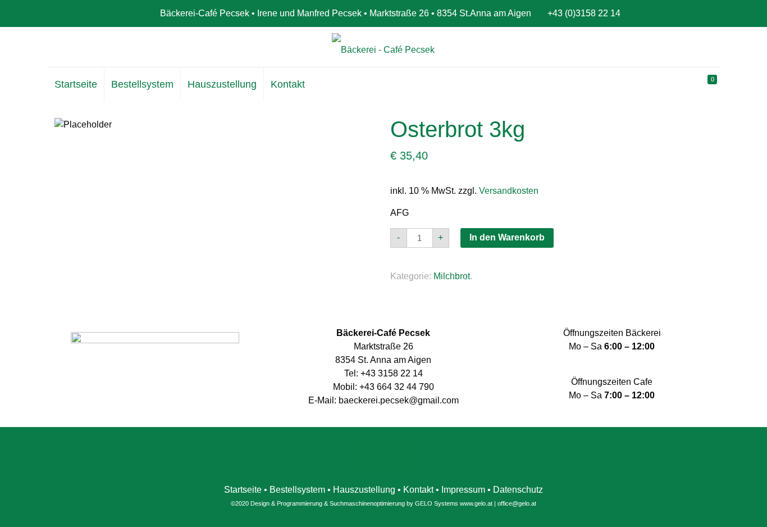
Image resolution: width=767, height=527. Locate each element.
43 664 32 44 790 (399, 387)
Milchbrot (451, 276)
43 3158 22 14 (394, 373)
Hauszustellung (364, 489)
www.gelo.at (476, 503)
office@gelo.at (516, 503)
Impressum (463, 489)
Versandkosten (508, 191)
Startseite (243, 489)
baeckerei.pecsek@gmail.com (399, 400)
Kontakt (418, 489)
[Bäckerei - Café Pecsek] (383, 50)
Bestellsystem (297, 489)
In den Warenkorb (507, 237)
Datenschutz (518, 489)
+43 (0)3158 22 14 (583, 13)
